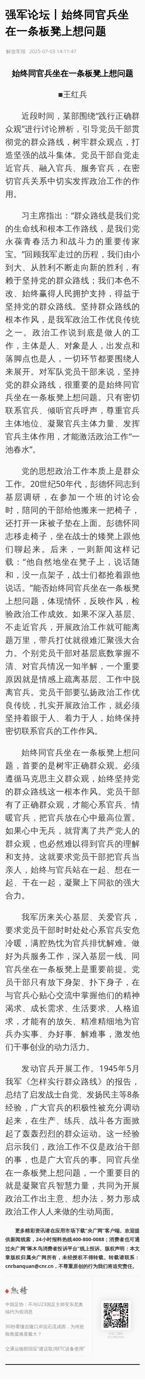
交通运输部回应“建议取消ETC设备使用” (45, 1348)
